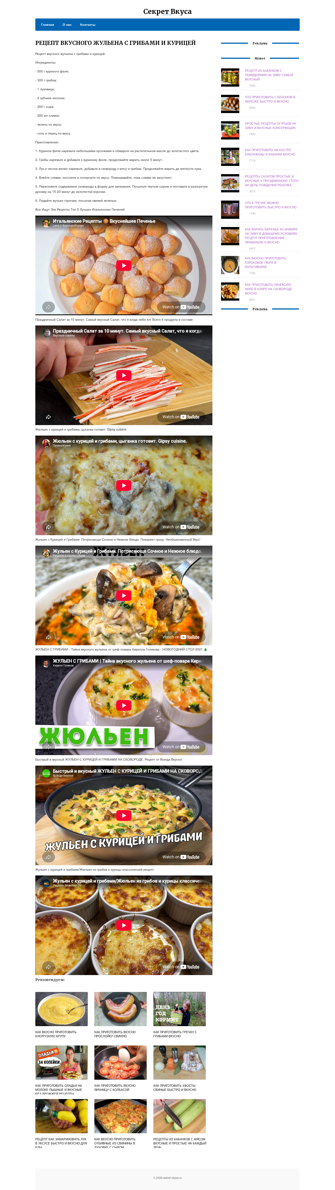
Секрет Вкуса (167, 11)
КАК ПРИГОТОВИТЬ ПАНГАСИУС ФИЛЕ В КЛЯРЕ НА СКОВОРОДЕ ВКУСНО (268, 288)
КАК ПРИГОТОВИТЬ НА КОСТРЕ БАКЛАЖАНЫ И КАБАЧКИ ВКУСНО (270, 152)
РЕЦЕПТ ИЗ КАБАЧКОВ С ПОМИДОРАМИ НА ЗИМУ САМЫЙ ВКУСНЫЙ (269, 74)
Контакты (87, 24)
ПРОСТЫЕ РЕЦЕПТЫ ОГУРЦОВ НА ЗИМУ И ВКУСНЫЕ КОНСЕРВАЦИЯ (270, 125)
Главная (47, 24)
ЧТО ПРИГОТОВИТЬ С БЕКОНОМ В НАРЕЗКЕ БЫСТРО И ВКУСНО (270, 99)
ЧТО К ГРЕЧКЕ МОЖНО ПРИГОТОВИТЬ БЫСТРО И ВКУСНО (270, 205)
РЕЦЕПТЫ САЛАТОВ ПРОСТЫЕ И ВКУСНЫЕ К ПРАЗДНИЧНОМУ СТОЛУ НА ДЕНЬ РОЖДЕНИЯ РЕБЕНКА (272, 180)
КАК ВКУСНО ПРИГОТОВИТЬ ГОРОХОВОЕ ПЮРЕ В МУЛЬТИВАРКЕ (265, 262)
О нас (67, 24)
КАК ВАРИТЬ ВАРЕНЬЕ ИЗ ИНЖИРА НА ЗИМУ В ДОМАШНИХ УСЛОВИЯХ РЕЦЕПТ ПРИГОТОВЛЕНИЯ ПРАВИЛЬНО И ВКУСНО (271, 235)
